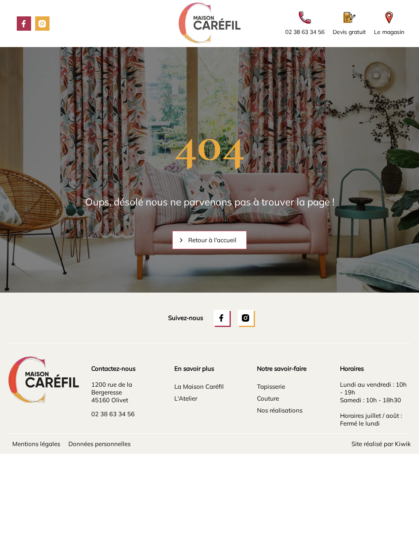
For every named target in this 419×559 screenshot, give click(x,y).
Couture (268, 398)
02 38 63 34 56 (113, 414)
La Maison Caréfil (199, 386)
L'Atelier (185, 398)
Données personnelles (99, 444)
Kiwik (403, 444)
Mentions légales (36, 444)
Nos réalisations (279, 410)
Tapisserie (271, 386)
